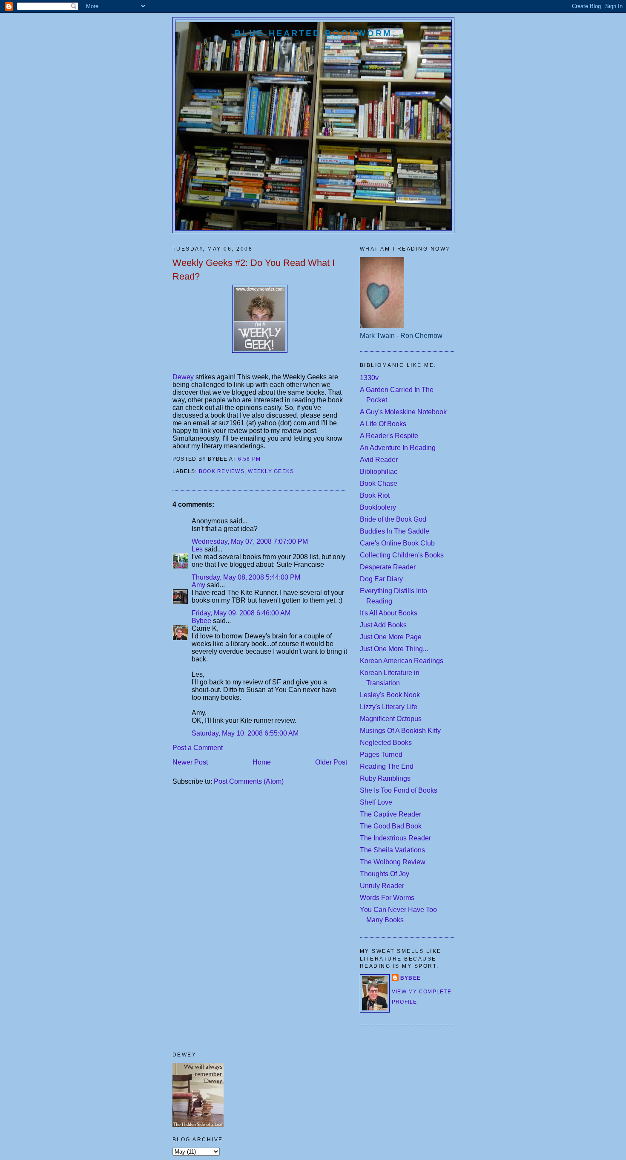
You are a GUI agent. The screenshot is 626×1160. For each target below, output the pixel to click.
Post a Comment (197, 747)
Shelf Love (376, 802)
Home (262, 762)
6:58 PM (249, 459)
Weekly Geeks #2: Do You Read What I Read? (253, 269)
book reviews (221, 471)
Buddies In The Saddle (394, 531)
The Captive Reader (390, 814)
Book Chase (378, 483)
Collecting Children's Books (402, 555)
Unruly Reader (382, 885)
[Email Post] (263, 459)
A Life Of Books (383, 423)
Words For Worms (387, 897)
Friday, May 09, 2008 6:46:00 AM (241, 613)
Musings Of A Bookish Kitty (400, 730)
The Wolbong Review (392, 862)
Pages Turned (381, 754)
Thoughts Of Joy (384, 873)
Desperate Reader (388, 567)
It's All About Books (388, 613)
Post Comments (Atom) (249, 781)
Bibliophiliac (378, 471)
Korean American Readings (401, 660)
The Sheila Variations (392, 850)
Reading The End (387, 766)
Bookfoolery (378, 507)
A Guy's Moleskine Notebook (403, 412)
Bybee (201, 620)
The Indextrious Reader (395, 838)
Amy (198, 585)
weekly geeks (271, 471)
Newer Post (190, 762)
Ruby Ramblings (385, 778)
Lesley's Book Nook (390, 694)
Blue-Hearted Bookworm (313, 33)
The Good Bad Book (391, 826)
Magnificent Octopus (391, 718)
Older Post (331, 762)
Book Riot (375, 495)
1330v (369, 377)
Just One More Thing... (394, 648)
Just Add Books (383, 625)
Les (197, 549)
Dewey (183, 377)
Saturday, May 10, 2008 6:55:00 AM (245, 733)
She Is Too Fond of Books (398, 790)
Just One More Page (391, 637)
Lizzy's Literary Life (388, 706)
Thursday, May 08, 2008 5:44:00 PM (246, 577)
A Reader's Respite (389, 435)
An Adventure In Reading (398, 447)
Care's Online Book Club (397, 543)
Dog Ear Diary (381, 579)
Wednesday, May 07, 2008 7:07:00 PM (250, 541)
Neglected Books (386, 742)
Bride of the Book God (393, 519)
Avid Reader (379, 459)
